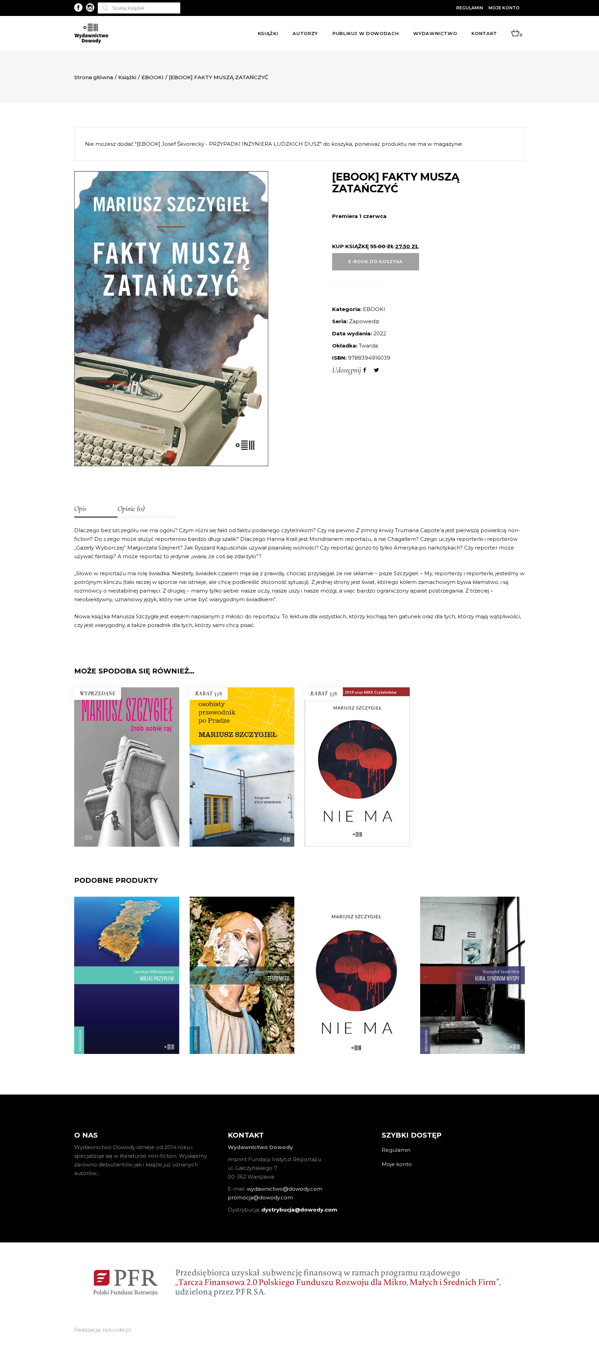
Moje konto (504, 7)
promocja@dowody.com (260, 1197)
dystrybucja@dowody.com (299, 1209)
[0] (515, 33)
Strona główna (93, 77)
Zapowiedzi (364, 321)
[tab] (96, 509)
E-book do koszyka (375, 261)
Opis (80, 508)
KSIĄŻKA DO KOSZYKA (242, 794)
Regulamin (469, 7)
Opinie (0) (131, 508)
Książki (127, 77)
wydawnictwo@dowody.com (284, 1188)
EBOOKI (152, 77)
